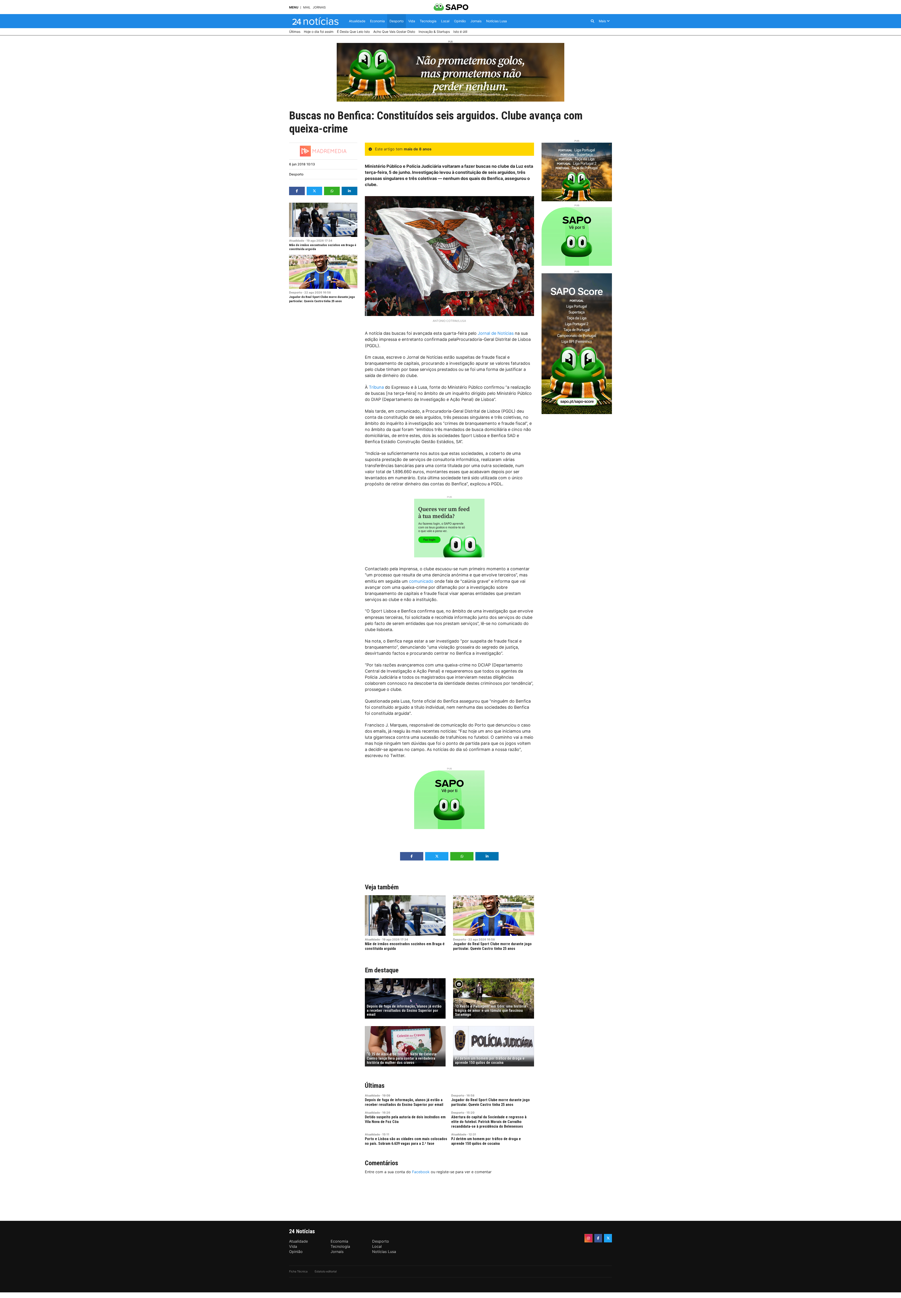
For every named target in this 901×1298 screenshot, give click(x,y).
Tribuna (376, 387)
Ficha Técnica (298, 1271)
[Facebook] (598, 1238)
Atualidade (296, 240)
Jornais (319, 7)
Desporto (296, 174)
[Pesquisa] (592, 21)
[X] (608, 1238)
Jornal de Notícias (496, 333)
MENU (293, 7)
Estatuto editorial (326, 1271)
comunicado (421, 581)
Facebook (421, 1171)
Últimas (375, 1085)
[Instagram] (588, 1238)
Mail (306, 7)
